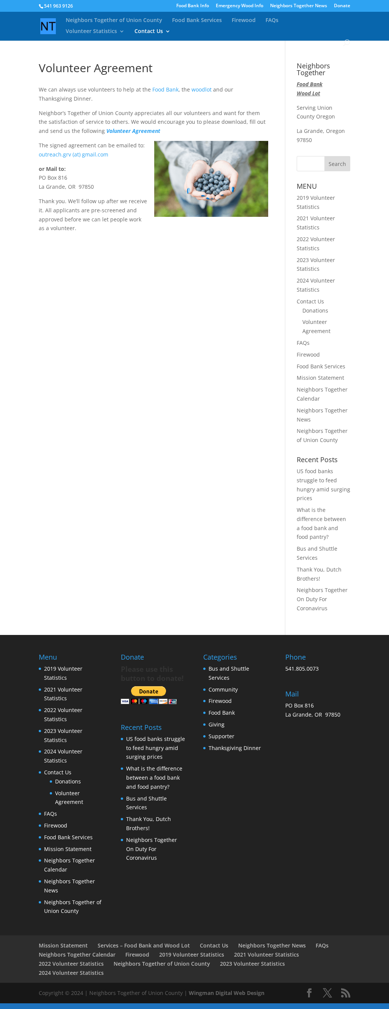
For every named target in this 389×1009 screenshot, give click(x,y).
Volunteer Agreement (133, 130)
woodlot (201, 89)
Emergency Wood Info (239, 6)
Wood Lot (308, 93)
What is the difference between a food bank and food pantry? (154, 777)
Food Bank (165, 89)
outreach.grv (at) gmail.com (73, 154)
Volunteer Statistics (91, 31)
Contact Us (148, 31)
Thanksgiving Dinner (235, 748)
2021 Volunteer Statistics (266, 954)
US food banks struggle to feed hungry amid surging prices (155, 748)
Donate (342, 6)
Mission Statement (320, 377)
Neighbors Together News (298, 6)
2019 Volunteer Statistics (191, 954)
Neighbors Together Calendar (77, 954)
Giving (217, 724)
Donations (315, 310)
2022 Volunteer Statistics (71, 963)
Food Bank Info (192, 6)
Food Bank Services (197, 20)
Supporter (221, 736)
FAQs (272, 20)
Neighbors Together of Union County (114, 20)
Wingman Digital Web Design (226, 992)
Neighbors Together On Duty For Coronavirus (322, 599)
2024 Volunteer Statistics (71, 972)
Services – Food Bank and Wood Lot (144, 945)
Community (223, 689)
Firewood (244, 20)
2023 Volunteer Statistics (252, 963)
